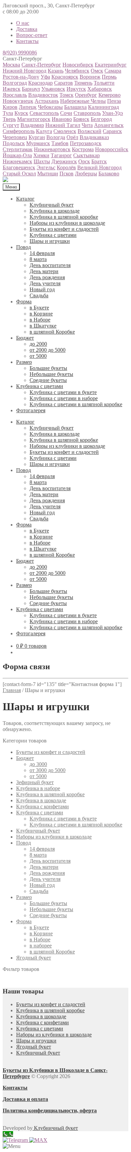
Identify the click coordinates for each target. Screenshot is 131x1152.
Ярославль (15, 95)
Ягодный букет (33, 958)
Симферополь (19, 131)
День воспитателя (50, 265)
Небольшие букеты (51, 374)
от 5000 (38, 356)
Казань (55, 71)
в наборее (41, 945)
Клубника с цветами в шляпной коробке (76, 404)
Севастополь (44, 113)
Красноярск (64, 77)
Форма (24, 301)
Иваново (62, 119)
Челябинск (77, 71)
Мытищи (47, 173)
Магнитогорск (33, 119)
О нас (22, 23)
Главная (12, 690)
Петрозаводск (85, 143)
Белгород (101, 119)
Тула (8, 113)
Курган (37, 137)
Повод (23, 247)
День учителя (45, 283)
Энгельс (46, 167)
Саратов (63, 83)
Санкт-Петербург (41, 65)
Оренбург (86, 95)
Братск (99, 161)
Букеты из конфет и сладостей (64, 229)
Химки (41, 155)
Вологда (55, 137)
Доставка (26, 29)
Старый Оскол (19, 173)
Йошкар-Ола (17, 155)
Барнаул (31, 89)
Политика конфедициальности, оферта (50, 1110)
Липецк (28, 107)
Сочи (66, 113)
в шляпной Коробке (52, 332)
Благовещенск (19, 167)
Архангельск (109, 125)
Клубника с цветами (53, 235)
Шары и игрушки (50, 241)
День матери (44, 271)
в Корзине (41, 313)
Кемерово (109, 95)
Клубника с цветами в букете (63, 392)
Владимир (32, 125)
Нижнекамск (17, 161)
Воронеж (90, 77)
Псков (66, 173)
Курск (21, 113)
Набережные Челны (83, 101)
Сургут (11, 125)
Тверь (9, 119)
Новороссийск (111, 149)
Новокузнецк (18, 101)
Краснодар (40, 83)
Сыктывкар (86, 155)
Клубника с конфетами (42, 806)
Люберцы (86, 173)
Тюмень (83, 83)
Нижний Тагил (62, 125)
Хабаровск (99, 89)
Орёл (72, 137)
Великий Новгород (99, 167)
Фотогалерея (30, 410)
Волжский (89, 131)
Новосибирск (77, 65)
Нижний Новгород (24, 71)
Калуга (44, 131)
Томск (66, 95)
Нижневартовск (52, 149)
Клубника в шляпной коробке (64, 217)
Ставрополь (87, 113)
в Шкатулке (43, 326)
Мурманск (38, 143)
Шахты (42, 161)
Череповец (15, 137)
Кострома (83, 149)
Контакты (27, 41)
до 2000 (38, 344)
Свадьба (39, 295)
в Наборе (40, 320)
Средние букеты (48, 380)
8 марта (38, 259)
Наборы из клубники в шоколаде (67, 223)
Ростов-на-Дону (21, 77)
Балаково (108, 173)
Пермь (109, 77)
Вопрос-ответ (31, 35)
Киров (10, 107)
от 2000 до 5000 (48, 350)
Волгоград (15, 83)
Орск (84, 161)
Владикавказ (94, 137)
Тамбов (60, 143)
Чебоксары (50, 107)
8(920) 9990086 (20, 52)
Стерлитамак (18, 149)
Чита (87, 125)
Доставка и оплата (25, 1099)
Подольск (14, 143)
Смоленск (64, 131)
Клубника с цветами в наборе (64, 398)
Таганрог (61, 155)
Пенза (114, 101)
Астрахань (47, 101)
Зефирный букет (35, 782)
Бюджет (25, 338)
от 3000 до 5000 (48, 770)
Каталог (25, 199)
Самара (112, 71)
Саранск (112, 131)
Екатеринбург (111, 65)
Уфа (45, 77)
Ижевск (11, 89)
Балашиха (75, 107)
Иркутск (76, 89)
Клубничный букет (52, 205)
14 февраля (42, 253)
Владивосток (43, 95)
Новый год (42, 289)
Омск (97, 71)
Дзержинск (64, 161)
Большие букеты (48, 368)
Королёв (66, 167)
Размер (24, 362)
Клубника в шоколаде (55, 211)
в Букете (39, 307)
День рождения (47, 277)
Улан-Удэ (112, 113)
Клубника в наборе (38, 788)
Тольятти (104, 83)
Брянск (81, 119)
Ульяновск (53, 89)
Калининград (103, 107)
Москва (11, 65)
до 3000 (38, 764)
